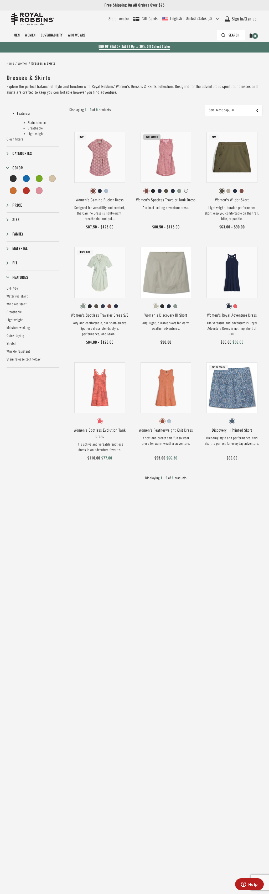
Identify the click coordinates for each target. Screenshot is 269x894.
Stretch (12, 344)
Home (10, 63)
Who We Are (76, 35)
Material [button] (20, 248)
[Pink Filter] (39, 190)
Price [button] (17, 205)
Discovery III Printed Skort (232, 430)
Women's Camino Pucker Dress (100, 200)
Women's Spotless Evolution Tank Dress (100, 433)
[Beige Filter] (52, 178)
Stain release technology (23, 359)
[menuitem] (17, 35)
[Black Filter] (13, 178)
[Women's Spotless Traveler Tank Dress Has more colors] (186, 191)
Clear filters (15, 139)
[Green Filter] (39, 178)
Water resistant (17, 296)
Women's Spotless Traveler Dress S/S (99, 315)
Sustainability (52, 35)
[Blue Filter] (26, 178)
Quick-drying (15, 336)
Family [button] (17, 234)
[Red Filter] (26, 190)
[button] (252, 35)
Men (17, 35)
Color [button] (17, 167)
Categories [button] (22, 153)
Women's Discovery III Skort (165, 315)
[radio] (93, 191)
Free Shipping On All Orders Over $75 (134, 5)
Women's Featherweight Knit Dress (166, 430)
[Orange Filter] (13, 190)
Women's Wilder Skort (232, 200)
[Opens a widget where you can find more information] (249, 884)
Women (30, 35)
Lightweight (15, 320)
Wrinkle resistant (18, 351)
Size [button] (15, 219)
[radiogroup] (100, 191)
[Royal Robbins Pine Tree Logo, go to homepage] (32, 19)
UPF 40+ (13, 288)
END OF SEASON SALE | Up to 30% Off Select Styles (134, 47)
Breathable (14, 312)
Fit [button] (14, 262)
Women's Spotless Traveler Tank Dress (165, 200)
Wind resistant (17, 304)
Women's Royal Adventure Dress (232, 315)
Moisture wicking (18, 328)
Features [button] (20, 277)
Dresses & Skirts (43, 63)
